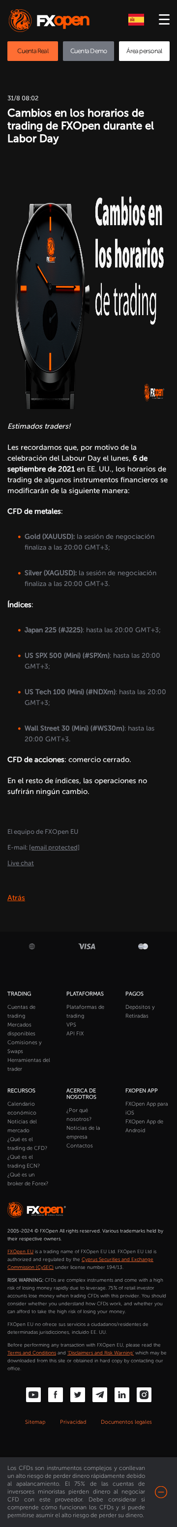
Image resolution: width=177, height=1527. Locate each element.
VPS (71, 1025)
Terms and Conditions (31, 1353)
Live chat (20, 863)
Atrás (16, 897)
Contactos (79, 1146)
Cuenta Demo (88, 51)
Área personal (144, 51)
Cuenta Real (32, 51)
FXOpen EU (20, 1252)
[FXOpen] (50, 20)
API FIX (75, 1033)
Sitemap (35, 1422)
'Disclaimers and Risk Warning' (100, 1353)
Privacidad (73, 1422)
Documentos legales (126, 1422)
